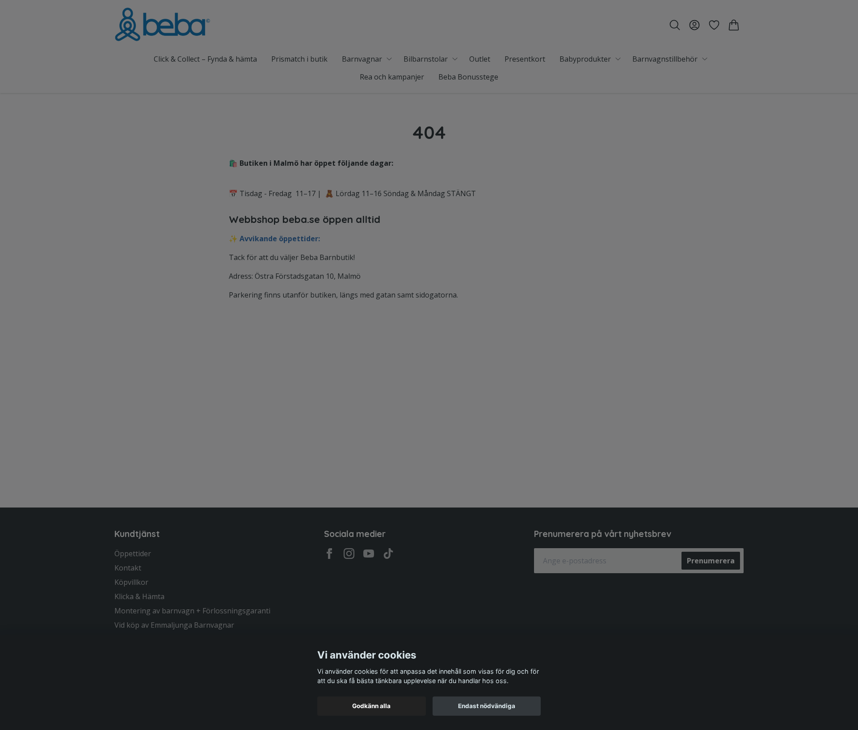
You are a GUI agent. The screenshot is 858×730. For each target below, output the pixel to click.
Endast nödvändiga (486, 705)
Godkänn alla (371, 705)
